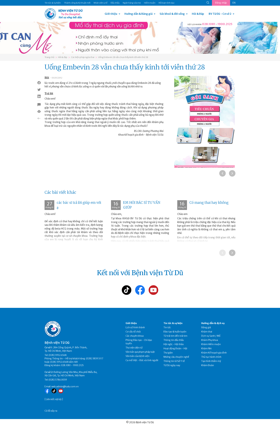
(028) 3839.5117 (94, 358)
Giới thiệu (111, 13)
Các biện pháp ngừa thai (82, 57)
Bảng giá (206, 327)
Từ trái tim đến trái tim (175, 335)
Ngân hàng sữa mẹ (132, 2)
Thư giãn (168, 352)
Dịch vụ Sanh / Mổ (210, 335)
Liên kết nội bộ (54, 399)
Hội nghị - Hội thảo (173, 344)
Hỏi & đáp (62, 57)
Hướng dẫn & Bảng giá (138, 13)
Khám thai (206, 331)
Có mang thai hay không (208, 203)
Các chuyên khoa (135, 335)
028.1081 (208, 24)
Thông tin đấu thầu (173, 340)
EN (234, 2)
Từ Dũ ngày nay (171, 365)
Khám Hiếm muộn (211, 344)
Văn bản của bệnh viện (137, 356)
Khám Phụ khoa (209, 340)
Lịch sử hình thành (135, 327)
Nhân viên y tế (100, 2)
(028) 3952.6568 (58, 355)
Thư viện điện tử (134, 347)
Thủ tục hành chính (211, 356)
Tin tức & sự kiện (172, 323)
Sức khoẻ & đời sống (172, 13)
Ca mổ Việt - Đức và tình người (142, 360)
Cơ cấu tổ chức (133, 331)
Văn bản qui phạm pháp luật (140, 351)
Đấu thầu (115, 2)
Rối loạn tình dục (167, 2)
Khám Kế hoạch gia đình (214, 352)
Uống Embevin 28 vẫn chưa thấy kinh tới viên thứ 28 (123, 57)
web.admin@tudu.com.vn (65, 386)
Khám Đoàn (207, 365)
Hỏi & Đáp (198, 13)
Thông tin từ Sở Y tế (174, 361)
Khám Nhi (206, 348)
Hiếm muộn (149, 2)
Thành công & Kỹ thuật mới (77, 2)
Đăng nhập (221, 2)
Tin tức (167, 327)
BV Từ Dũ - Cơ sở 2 (220, 13)
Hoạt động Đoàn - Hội (175, 348)
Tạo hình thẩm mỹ (211, 361)
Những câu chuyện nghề (176, 356)
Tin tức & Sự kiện (53, 2)
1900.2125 (224, 24)
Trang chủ (49, 57)
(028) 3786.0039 (58, 379)
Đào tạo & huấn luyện (174, 331)
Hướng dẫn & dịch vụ (213, 323)
